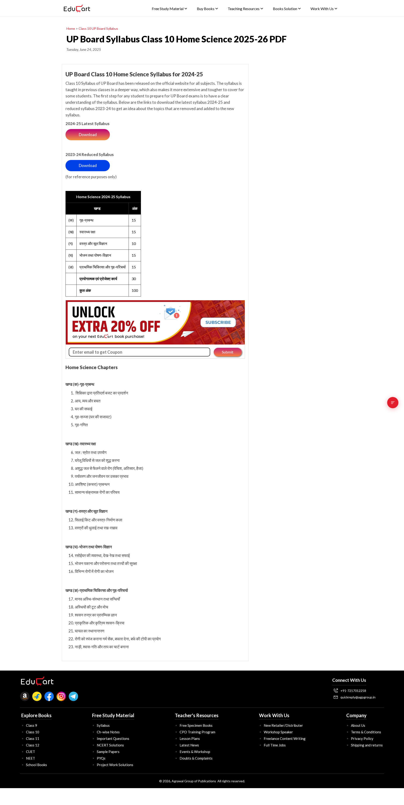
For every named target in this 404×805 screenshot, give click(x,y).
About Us (358, 725)
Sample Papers (108, 751)
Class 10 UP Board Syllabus (98, 28)
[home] (77, 8)
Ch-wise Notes (108, 732)
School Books (36, 765)
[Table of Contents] (392, 402)
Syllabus (103, 725)
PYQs (101, 758)
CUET (30, 751)
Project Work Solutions (115, 765)
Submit (227, 352)
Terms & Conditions (366, 732)
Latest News (189, 745)
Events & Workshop (195, 751)
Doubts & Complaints (196, 758)
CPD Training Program (197, 732)
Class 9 (31, 725)
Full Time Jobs (275, 745)
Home (70, 28)
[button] (169, 8)
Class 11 (32, 738)
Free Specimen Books (196, 725)
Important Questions (113, 738)
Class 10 (32, 732)
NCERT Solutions (110, 745)
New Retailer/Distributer (283, 725)
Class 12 (32, 745)
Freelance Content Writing (285, 738)
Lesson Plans (190, 738)
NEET (30, 758)
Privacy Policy (362, 738)
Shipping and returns (367, 745)
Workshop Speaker (278, 732)
